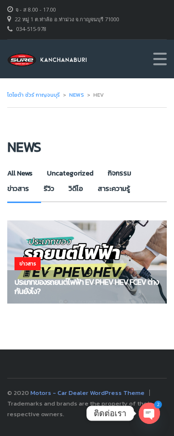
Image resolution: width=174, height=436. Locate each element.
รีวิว (49, 189)
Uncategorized (70, 173)
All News (19, 173)
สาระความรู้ (114, 189)
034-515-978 (31, 28)
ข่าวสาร (18, 189)
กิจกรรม (119, 173)
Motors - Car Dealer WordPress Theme (87, 392)
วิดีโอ (76, 189)
